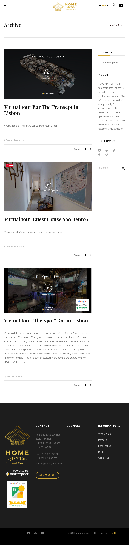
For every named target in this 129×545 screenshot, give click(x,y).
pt (108, 5)
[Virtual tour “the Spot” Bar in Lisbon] (48, 290)
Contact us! (104, 458)
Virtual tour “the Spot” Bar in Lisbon (46, 320)
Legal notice (104, 446)
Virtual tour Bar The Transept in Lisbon (41, 110)
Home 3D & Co (115, 25)
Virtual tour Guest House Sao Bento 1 (46, 219)
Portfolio (102, 440)
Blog (100, 452)
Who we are (104, 434)
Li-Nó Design (114, 533)
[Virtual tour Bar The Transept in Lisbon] (48, 74)
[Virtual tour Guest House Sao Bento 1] (48, 186)
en (104, 5)
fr (100, 5)
